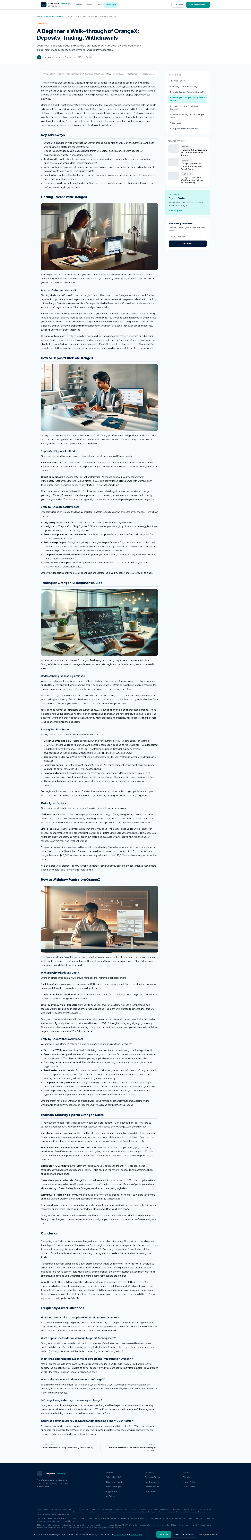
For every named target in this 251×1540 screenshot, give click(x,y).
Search (179, 4)
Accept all (163, 1534)
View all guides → (177, 210)
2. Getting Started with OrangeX (184, 86)
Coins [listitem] (99, 4)
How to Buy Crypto (114, 1482)
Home (39, 16)
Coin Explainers (152, 1482)
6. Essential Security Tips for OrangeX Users (187, 116)
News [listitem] (89, 4)
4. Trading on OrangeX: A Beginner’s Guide (187, 99)
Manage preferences (208, 1534)
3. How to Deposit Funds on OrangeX (187, 92)
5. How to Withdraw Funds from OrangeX (184, 107)
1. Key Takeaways (178, 81)
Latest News (150, 1491)
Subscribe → (188, 243)
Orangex (59, 16)
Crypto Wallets (113, 1491)
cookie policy (136, 1534)
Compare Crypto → (198, 4)
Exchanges (49, 16)
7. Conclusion (176, 123)
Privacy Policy (189, 1482)
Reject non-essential (184, 1534)
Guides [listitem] (79, 4)
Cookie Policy (189, 1486)
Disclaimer (187, 1477)
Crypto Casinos (152, 1486)
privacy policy (119, 1534)
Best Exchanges (113, 1486)
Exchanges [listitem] (111, 4)
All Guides (110, 1496)
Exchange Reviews (153, 1477)
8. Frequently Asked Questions (184, 128)
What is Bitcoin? (113, 1477)
